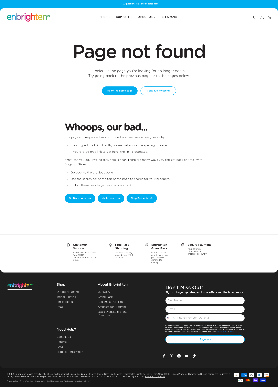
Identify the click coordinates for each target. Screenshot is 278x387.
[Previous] (103, 4)
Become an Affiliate (110, 302)
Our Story (104, 292)
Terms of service (26, 381)
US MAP (87, 381)
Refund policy (39, 381)
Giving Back (105, 297)
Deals (60, 307)
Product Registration (70, 352)
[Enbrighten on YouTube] (186, 356)
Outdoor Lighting (68, 292)
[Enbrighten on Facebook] (164, 356)
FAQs (60, 347)
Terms (231, 331)
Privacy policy (12, 381)
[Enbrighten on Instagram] (179, 356)
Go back (76, 172)
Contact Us (64, 337)
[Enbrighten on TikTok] (194, 356)
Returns (62, 342)
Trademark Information (73, 381)
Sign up (205, 339)
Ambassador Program (112, 307)
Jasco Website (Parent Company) (112, 314)
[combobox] (170, 317)
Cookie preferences (55, 381)
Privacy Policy (221, 331)
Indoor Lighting (66, 297)
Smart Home (65, 302)
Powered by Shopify (155, 377)
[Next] (174, 4)
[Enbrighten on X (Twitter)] (171, 356)
